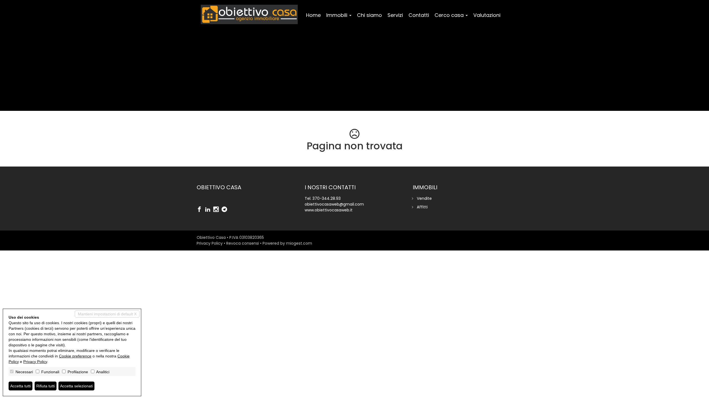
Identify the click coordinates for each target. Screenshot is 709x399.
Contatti (419, 15)
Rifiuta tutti (45, 386)
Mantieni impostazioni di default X (107, 314)
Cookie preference (75, 356)
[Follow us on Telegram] (226, 210)
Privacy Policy (210, 243)
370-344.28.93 (326, 198)
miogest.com (299, 243)
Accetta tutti (20, 386)
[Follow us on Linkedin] (209, 210)
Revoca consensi (242, 243)
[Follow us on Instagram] (217, 210)
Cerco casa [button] (450, 15)
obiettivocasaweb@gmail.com (334, 204)
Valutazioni (486, 15)
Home (313, 15)
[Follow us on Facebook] (201, 210)
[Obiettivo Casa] (249, 14)
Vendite (424, 198)
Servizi (395, 15)
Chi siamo (369, 15)
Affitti (422, 207)
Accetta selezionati (76, 386)
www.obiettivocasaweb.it (329, 210)
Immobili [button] (337, 15)
